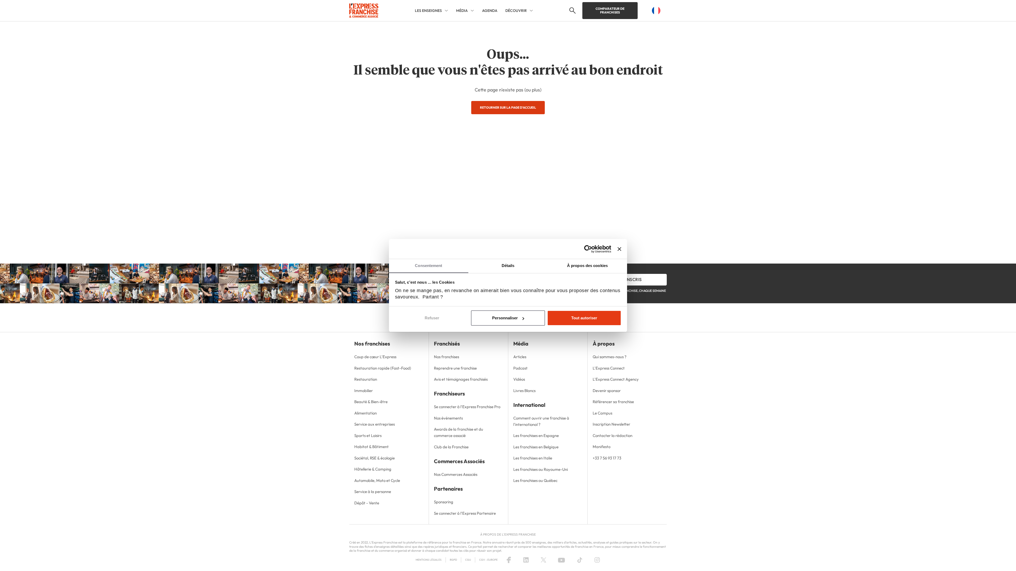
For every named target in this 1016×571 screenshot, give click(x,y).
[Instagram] (597, 560)
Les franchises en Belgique (536, 446)
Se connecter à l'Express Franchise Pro (467, 406)
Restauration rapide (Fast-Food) (382, 368)
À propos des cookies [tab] (587, 265)
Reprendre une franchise (455, 368)
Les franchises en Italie (532, 458)
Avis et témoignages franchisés (461, 379)
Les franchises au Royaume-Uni (540, 469)
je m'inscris (628, 279)
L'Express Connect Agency (616, 379)
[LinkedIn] (526, 560)
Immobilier (363, 390)
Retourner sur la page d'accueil (508, 107)
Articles (519, 356)
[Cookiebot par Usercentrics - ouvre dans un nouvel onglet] (588, 249)
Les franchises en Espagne (536, 435)
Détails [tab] (508, 265)
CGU (468, 559)
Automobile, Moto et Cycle (377, 480)
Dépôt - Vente (366, 502)
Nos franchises (446, 356)
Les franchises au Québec (535, 480)
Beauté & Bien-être (371, 401)
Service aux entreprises (374, 424)
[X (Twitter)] (543, 560)
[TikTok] (580, 560)
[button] (571, 10)
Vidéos (519, 379)
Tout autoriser (584, 318)
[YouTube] (561, 560)
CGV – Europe (488, 559)
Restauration (365, 379)
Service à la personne (372, 491)
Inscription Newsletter (611, 424)
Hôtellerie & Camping (372, 469)
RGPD (453, 559)
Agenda (489, 10)
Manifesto (601, 446)
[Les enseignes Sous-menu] (446, 10)
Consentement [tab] (428, 265)
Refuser (432, 318)
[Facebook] (509, 560)
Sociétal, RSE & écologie (374, 458)
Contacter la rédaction (612, 435)
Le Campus (602, 413)
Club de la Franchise (451, 446)
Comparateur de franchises (610, 10)
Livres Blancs (524, 390)
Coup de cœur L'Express (375, 356)
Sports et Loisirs (368, 435)
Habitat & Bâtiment (371, 446)
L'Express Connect (609, 368)
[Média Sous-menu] (472, 10)
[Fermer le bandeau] (619, 249)
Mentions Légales (429, 559)
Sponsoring (443, 501)
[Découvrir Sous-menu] (531, 10)
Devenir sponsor (607, 390)
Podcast (520, 368)
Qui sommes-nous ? (610, 356)
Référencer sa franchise (613, 401)
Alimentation (365, 413)
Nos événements (448, 418)
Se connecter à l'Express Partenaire (465, 513)
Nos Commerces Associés (455, 474)
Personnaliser (505, 318)
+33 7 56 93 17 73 (607, 458)
